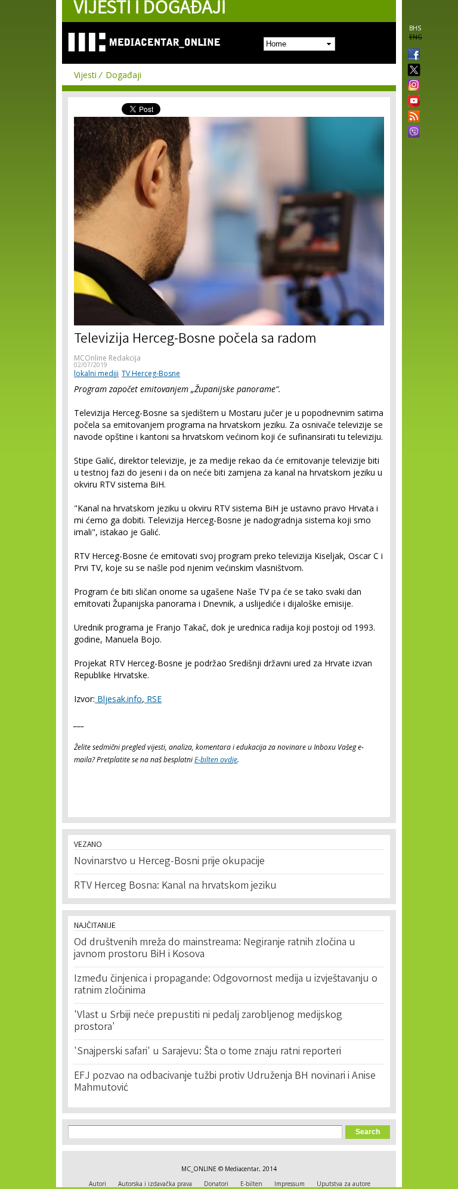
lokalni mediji (96, 373)
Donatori (216, 1183)
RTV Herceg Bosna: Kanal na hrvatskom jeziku (175, 886)
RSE (153, 698)
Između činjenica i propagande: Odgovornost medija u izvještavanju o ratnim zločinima (225, 985)
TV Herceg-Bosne (151, 373)
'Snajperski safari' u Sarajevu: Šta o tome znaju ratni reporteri (207, 1052)
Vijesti (85, 74)
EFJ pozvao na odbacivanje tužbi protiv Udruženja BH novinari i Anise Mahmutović (225, 1082)
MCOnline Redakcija (107, 358)
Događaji (123, 74)
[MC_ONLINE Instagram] (411, 86)
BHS (415, 28)
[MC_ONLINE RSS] (411, 117)
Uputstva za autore (343, 1183)
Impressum (289, 1183)
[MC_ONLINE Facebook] (411, 55)
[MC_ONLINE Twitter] (411, 70)
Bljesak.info (118, 698)
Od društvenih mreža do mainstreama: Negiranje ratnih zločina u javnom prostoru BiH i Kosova (214, 949)
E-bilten (251, 1183)
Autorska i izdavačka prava (155, 1183)
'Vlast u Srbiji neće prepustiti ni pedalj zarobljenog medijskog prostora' (208, 1021)
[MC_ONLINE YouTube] (411, 101)
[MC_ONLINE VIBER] (411, 133)
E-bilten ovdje (215, 760)
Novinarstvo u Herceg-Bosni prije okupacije (169, 862)
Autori (97, 1183)
